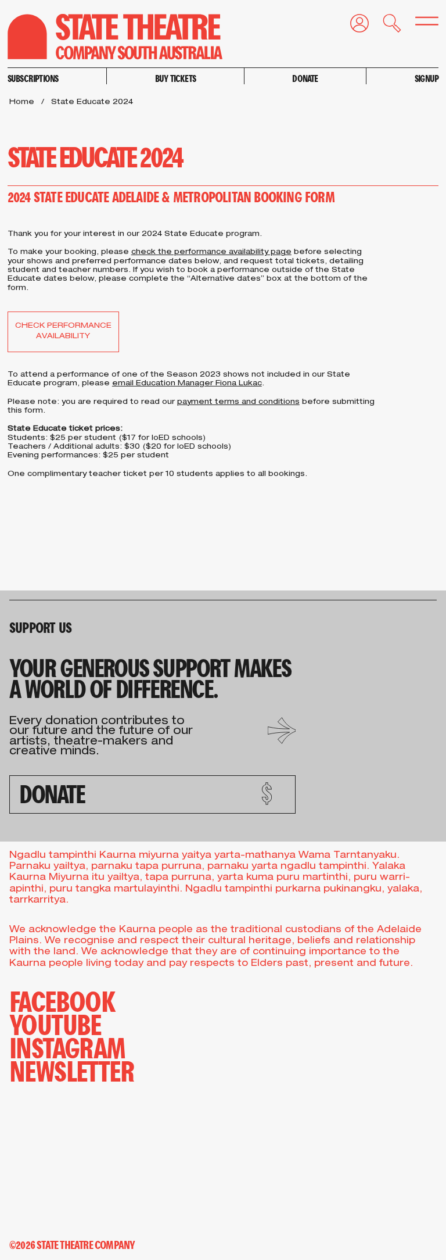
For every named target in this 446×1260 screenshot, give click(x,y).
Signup (426, 78)
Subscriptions (33, 78)
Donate (305, 78)
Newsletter (71, 1070)
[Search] (385, 26)
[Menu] (419, 24)
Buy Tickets (175, 78)
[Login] (352, 26)
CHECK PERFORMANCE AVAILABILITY (63, 332)
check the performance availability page (211, 252)
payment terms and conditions (238, 402)
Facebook (62, 1000)
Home (21, 102)
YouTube (55, 1023)
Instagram (67, 1046)
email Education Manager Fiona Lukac (187, 384)
